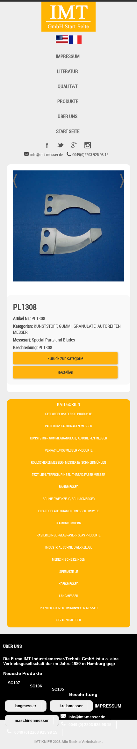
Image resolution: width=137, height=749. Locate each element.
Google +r (74, 145)
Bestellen (65, 372)
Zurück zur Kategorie (65, 358)
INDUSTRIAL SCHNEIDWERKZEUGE (68, 547)
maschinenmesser (32, 720)
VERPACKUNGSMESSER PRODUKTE (68, 450)
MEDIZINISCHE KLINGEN (68, 559)
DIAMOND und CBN (68, 523)
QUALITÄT (67, 86)
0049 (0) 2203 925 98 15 (90, 725)
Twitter (60, 145)
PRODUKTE (67, 101)
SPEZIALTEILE (68, 571)
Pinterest (87, 145)
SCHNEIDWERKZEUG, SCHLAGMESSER (69, 498)
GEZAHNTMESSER (68, 620)
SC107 (14, 683)
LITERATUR (67, 71)
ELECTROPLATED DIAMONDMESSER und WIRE (68, 510)
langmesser (25, 706)
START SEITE (67, 131)
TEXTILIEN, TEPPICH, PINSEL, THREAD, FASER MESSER (68, 474)
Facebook (47, 145)
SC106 (36, 686)
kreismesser (71, 706)
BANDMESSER (68, 486)
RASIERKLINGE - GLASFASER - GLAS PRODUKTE (68, 535)
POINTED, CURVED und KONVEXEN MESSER (68, 607)
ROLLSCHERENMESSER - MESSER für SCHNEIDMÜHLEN (68, 462)
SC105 (58, 689)
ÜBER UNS (67, 116)
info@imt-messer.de (86, 717)
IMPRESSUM (68, 56)
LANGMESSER (68, 595)
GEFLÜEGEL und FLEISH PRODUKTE (68, 413)
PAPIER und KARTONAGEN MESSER (68, 425)
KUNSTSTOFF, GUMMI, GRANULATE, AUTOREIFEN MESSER (68, 438)
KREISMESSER (68, 583)
